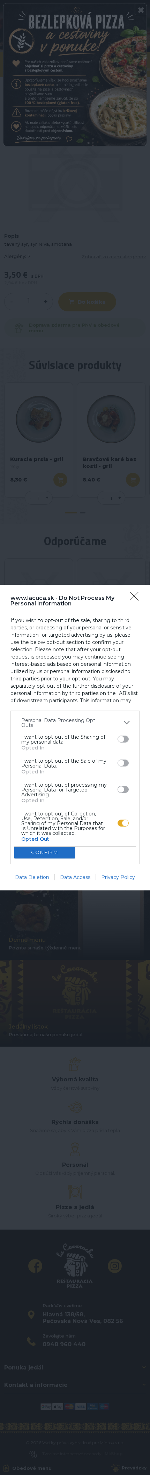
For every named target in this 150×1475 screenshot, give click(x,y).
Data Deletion (32, 877)
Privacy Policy (118, 877)
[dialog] (75, 737)
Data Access (75, 877)
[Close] (136, 598)
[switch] (123, 739)
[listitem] (75, 723)
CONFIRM (44, 852)
